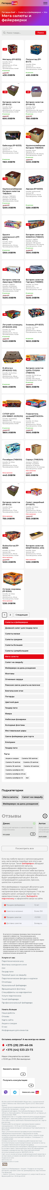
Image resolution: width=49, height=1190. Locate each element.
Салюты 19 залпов (13, 762)
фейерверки (28, 863)
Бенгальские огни (14, 691)
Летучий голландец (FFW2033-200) (12, 326)
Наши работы (8, 1013)
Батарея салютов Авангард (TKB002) (12, 281)
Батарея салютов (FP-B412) (11, 103)
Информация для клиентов (15, 1030)
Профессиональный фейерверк (17, 1003)
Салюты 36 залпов (13, 766)
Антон (42, 823)
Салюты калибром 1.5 (14, 778)
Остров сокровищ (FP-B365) (12, 590)
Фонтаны (9, 674)
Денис (6, 823)
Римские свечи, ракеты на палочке (22, 685)
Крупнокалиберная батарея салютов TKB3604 (12, 191)
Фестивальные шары (15, 731)
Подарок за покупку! (35, 1169)
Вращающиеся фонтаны (13, 989)
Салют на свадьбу (14, 662)
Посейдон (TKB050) (12, 460)
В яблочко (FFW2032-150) (10, 369)
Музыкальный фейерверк (14, 985)
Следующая (22, 615)
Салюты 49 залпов (31, 766)
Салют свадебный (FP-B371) (35, 503)
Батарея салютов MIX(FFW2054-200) (35, 547)
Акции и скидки (12, 758)
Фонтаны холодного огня (14, 965)
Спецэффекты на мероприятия (17, 992)
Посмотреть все (24, 848)
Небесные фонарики (15, 719)
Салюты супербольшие (16, 651)
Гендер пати (11, 708)
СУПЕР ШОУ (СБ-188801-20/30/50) (13, 415)
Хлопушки (10, 742)
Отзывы (5, 1016)
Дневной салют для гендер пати (21, 628)
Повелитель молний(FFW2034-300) (35, 416)
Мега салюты (10, 797)
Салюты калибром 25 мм (16, 774)
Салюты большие (14, 645)
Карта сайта (7, 1020)
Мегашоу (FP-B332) (12, 59)
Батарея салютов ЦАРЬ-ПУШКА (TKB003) (34, 370)
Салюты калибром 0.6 (14, 770)
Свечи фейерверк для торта (19, 736)
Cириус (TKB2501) (34, 460)
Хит (27, 778)
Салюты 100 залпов (29, 758)
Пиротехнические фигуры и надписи (20, 978)
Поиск (40, 33)
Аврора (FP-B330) (34, 189)
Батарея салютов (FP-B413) (34, 103)
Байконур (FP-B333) (12, 145)
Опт (3, 968)
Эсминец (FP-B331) (35, 325)
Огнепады (7, 982)
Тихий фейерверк (10, 999)
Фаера (8, 714)
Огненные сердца (14, 679)
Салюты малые (12, 634)
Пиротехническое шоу (13, 961)
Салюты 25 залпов (30, 762)
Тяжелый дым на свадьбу (14, 975)
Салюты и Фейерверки (10, 1169)
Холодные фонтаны (15, 725)
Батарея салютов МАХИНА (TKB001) (35, 236)
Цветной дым (12, 702)
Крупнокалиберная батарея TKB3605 (35, 146)
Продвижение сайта (8, 1158)
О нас (4, 1027)
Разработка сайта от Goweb (10, 1161)
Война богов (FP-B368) (11, 547)
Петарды (9, 696)
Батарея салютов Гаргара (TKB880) (34, 281)
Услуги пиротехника (11, 996)
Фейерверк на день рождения (20, 668)
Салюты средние (13, 639)
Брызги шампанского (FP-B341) (11, 237)
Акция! (23, 1169)
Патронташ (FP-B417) (33, 60)
